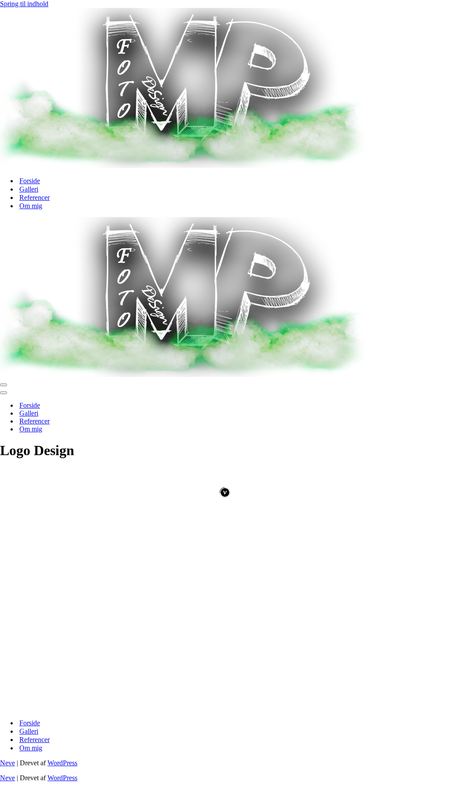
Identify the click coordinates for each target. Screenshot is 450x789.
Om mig (30, 206)
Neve (7, 763)
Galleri (28, 189)
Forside (29, 181)
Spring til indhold (24, 3)
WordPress (62, 763)
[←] (182, 165)
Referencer (34, 197)
